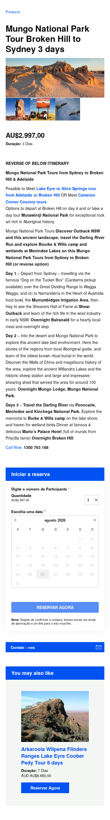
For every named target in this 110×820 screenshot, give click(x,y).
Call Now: (15, 447)
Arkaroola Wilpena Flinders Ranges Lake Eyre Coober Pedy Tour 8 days (54, 755)
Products (13, 11)
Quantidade (21, 497)
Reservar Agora (45, 788)
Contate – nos (23, 647)
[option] (18, 109)
